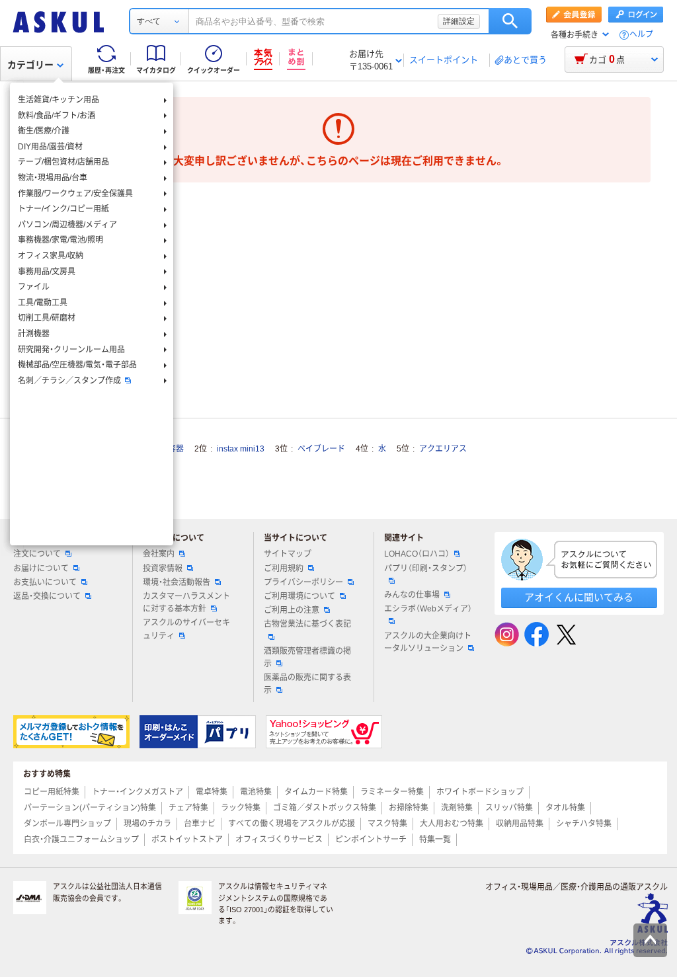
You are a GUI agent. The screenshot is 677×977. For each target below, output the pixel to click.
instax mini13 (240, 448)
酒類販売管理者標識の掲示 (307, 657)
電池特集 (256, 792)
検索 (510, 21)
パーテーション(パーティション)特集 (90, 807)
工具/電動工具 (42, 302)
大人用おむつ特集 (451, 823)
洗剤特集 (457, 807)
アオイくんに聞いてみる (578, 597)
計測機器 (34, 333)
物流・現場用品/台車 (52, 177)
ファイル (34, 287)
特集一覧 (435, 839)
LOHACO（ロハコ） (417, 554)
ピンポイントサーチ (371, 839)
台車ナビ (200, 823)
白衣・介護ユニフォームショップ (81, 839)
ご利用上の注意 (291, 610)
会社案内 (159, 554)
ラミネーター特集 (392, 792)
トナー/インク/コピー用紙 (63, 209)
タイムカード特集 (316, 792)
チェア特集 (188, 807)
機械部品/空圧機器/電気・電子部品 (77, 365)
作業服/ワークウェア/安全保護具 (75, 193)
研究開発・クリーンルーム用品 (71, 349)
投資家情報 (162, 568)
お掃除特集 (408, 807)
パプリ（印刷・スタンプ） (425, 568)
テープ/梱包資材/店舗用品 (63, 162)
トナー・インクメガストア (137, 792)
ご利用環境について (299, 596)
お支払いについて (45, 582)
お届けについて (41, 568)
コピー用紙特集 (51, 792)
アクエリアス (443, 448)
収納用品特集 (519, 823)
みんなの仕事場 (412, 595)
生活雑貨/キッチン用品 (58, 99)
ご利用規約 (283, 568)
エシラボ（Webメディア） (428, 608)
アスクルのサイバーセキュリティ (186, 629)
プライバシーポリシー (303, 582)
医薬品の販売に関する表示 (307, 684)
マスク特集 (387, 823)
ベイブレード (321, 448)
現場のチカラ (147, 823)
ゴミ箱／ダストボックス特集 (324, 807)
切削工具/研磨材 (46, 318)
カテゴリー (30, 64)
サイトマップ (287, 554)
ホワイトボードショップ (480, 792)
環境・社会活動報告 (176, 582)
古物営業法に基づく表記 (307, 624)
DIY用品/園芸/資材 (50, 146)
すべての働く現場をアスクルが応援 (291, 823)
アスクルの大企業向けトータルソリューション (427, 642)
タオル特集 (565, 807)
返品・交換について (47, 596)
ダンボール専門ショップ (67, 823)
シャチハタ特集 (584, 823)
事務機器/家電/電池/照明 (60, 240)
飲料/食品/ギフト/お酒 (56, 115)
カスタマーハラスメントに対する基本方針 (186, 602)
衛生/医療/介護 (43, 131)
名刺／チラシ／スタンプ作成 (69, 380)
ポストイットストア (187, 839)
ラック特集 (240, 807)
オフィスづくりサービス (279, 839)
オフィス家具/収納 (50, 255)
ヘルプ (641, 34)
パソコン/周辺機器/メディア (67, 224)
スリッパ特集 (509, 807)
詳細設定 (459, 21)
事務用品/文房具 (46, 271)
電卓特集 (211, 792)
